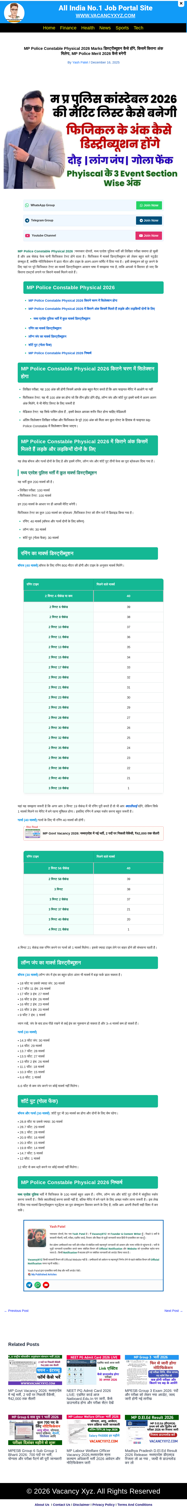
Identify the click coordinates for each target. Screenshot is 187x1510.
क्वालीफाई (131, 806)
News (105, 27)
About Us (42, 1505)
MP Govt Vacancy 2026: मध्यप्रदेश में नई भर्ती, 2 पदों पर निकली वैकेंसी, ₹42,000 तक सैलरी (101, 833)
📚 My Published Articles (42, 1274)
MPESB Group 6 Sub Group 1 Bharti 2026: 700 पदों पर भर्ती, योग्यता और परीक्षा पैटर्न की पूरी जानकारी (35, 1455)
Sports (122, 27)
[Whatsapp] (37, 1285)
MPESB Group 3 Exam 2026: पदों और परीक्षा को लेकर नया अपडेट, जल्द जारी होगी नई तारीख (151, 1395)
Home (49, 27)
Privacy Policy (103, 1505)
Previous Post (16, 1310)
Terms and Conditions (134, 1505)
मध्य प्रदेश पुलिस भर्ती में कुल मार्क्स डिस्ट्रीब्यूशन (62, 318)
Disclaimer (81, 1505)
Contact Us (61, 1505)
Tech (138, 27)
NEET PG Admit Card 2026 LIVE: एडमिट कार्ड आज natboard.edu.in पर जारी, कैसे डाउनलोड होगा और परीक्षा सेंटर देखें (90, 1397)
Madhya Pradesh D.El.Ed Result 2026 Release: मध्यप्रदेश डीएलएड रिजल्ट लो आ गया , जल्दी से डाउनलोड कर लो (151, 1457)
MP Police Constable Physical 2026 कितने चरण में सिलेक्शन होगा (72, 300)
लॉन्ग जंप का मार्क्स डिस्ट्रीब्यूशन (47, 336)
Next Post (174, 1310)
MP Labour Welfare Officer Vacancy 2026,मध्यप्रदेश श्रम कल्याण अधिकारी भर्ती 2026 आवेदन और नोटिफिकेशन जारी (93, 1457)
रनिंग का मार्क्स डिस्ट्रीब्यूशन (44, 328)
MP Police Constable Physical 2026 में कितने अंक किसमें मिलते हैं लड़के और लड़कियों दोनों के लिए (91, 309)
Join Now (151, 205)
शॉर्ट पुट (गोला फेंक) (40, 345)
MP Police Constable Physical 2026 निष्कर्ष (59, 353)
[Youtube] (46, 1285)
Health (88, 27)
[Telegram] (29, 1285)
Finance (68, 27)
